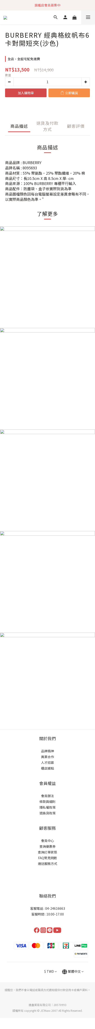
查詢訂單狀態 (47, 852)
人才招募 (47, 762)
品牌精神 (47, 751)
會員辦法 (47, 795)
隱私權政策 (47, 807)
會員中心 (47, 840)
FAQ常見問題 (47, 858)
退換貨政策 (47, 813)
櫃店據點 (47, 768)
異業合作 (47, 756)
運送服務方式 (47, 863)
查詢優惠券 (47, 846)
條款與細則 (47, 801)
